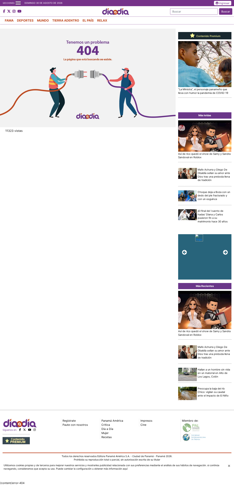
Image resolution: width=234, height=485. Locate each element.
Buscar (225, 11)
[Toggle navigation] (18, 3)
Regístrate (69, 420)
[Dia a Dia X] (9, 11)
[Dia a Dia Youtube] (19, 11)
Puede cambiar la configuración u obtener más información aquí (91, 468)
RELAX (102, 20)
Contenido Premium (208, 36)
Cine (143, 424)
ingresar (224, 3)
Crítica (105, 424)
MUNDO (43, 20)
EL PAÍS (88, 20)
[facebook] (20, 429)
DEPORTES (25, 20)
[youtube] (29, 429)
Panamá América (112, 420)
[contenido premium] (16, 440)
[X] (24, 429)
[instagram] (34, 429)
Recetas (106, 437)
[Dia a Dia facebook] (4, 11)
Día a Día (107, 429)
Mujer (105, 433)
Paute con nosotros (75, 424)
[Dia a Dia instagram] (14, 11)
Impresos (146, 420)
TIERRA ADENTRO (65, 20)
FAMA (9, 20)
